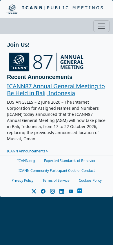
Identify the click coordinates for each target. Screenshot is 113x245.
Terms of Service (56, 180)
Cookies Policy (90, 180)
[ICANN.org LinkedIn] (61, 191)
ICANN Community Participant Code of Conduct (57, 170)
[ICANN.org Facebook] (43, 191)
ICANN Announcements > (27, 151)
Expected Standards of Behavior (70, 160)
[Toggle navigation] (101, 26)
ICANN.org (26, 160)
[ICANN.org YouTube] (71, 191)
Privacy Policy (22, 180)
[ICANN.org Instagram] (52, 191)
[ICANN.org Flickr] (80, 191)
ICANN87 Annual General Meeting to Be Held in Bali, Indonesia (56, 89)
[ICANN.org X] (34, 191)
